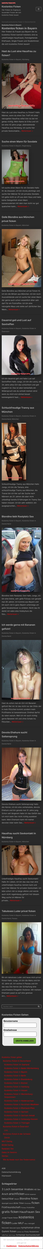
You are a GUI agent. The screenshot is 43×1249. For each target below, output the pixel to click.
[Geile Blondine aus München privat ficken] (21, 286)
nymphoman (27, 1227)
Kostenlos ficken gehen (12, 1057)
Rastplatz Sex (8, 1148)
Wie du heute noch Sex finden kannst (19, 1159)
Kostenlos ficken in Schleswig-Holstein (21, 1119)
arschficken (17, 1194)
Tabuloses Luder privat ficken (19, 911)
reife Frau (5, 1235)
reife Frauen (12, 1235)
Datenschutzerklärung (11, 1172)
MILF (21, 1223)
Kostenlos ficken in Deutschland (22, 22)
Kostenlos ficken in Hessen (15, 1090)
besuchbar (8, 1198)
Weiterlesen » (27, 131)
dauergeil (5, 1203)
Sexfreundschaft (33, 1235)
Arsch (5, 1193)
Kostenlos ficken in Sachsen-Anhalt (19, 1115)
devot (11, 1203)
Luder (15, 1223)
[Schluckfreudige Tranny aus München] (14, 480)
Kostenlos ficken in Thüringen (17, 1123)
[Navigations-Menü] (38, 9)
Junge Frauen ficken (10, 1218)
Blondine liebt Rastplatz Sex (18, 516)
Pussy (26, 1232)
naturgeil (31, 1223)
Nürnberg (25, 59)
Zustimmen (11, 1246)
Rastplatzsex (34, 1232)
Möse (26, 1223)
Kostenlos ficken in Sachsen (16, 1112)
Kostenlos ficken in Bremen (16, 1083)
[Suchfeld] (38, 1006)
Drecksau (28, 1203)
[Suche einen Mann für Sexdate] (15, 183)
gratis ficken (10, 1212)
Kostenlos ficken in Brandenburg (18, 1079)
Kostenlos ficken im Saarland (16, 1064)
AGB (3, 1168)
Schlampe (20, 1235)
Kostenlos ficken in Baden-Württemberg (21, 1068)
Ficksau (23, 1207)
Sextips (5, 1156)
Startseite (5, 22)
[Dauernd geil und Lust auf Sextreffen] (21, 374)
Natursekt (5, 1228)
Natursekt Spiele (15, 1228)
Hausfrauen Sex (29, 1212)
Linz (6, 1130)
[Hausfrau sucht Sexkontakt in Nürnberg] (21, 874)
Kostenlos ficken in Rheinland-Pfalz (19, 1108)
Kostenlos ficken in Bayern (11, 59)
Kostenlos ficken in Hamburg (16, 1087)
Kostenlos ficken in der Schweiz (17, 1134)
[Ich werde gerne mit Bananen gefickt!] (21, 699)
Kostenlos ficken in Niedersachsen (19, 1101)
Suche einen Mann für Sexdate (19, 141)
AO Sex (37, 1189)
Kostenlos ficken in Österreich (16, 1126)
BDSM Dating (7, 1145)
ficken (35, 1203)
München (25, 225)
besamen (33, 1194)
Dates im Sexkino (9, 1152)
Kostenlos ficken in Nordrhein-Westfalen (21, 1104)
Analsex (29, 1189)
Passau (14, 918)
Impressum (6, 1176)
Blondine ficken (29, 1198)
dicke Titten (18, 1203)
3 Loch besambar (13, 1189)
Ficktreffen (31, 1207)
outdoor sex (20, 1232)
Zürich (7, 1137)
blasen (16, 1199)
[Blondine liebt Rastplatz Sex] (21, 591)
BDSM (27, 1194)
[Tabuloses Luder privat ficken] (21, 973)
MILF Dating (7, 1141)
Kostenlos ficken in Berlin (15, 1075)
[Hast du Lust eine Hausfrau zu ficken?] (21, 108)
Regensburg (26, 146)
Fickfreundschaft (11, 1207)
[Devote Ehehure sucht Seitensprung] (21, 800)
